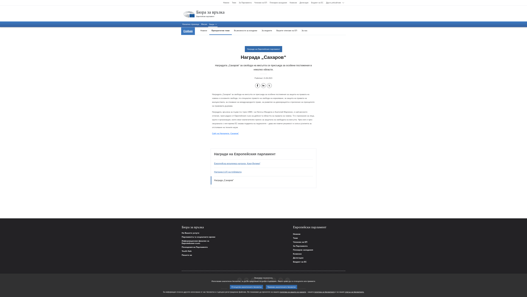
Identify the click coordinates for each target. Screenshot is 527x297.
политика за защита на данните (293, 292)
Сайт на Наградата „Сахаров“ (225, 133)
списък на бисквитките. (354, 292)
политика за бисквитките (324, 292)
